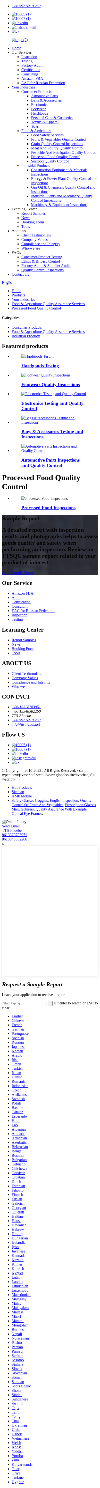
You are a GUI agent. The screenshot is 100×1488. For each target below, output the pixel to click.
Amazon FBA (32, 78)
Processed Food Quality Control (55, 157)
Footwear (38, 109)
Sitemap (18, 792)
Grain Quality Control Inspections (57, 144)
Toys (35, 126)
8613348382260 (14, 839)
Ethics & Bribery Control (40, 261)
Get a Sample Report (18, 573)
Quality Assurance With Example (61, 809)
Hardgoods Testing (40, 365)
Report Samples (33, 213)
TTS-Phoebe (12, 830)
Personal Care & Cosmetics (52, 118)
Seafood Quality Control (50, 161)
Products (18, 295)
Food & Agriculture (36, 131)
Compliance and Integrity (40, 244)
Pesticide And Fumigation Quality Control (63, 152)
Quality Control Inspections (42, 270)
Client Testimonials (36, 235)
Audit (16, 598)
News (25, 218)
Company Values (34, 239)
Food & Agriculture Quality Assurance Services (48, 304)
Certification (30, 70)
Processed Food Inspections (48, 507)
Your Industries (23, 87)
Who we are (30, 248)
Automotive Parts (44, 96)
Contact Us (20, 274)
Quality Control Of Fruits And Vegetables (52, 802)
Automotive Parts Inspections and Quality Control (50, 462)
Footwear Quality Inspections (50, 384)
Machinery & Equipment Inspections (59, 205)
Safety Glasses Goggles (30, 800)
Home (16, 48)
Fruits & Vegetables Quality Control (58, 139)
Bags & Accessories (46, 100)
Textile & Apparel (44, 122)
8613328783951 (14, 835)
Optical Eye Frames (27, 813)
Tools (25, 226)
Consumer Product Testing (41, 257)
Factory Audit (31, 65)
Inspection (29, 57)
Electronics (39, 105)
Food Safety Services (47, 135)
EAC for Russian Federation (43, 83)
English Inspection (64, 800)
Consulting (29, 74)
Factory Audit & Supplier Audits (46, 266)
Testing (27, 61)
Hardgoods (39, 113)
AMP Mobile (22, 796)
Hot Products (22, 787)
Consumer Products (36, 91)
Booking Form (32, 222)
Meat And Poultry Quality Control (57, 148)
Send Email (11, 826)
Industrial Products (35, 165)
